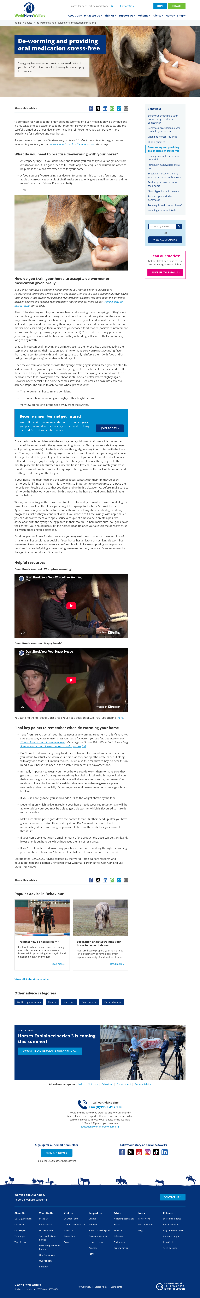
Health (52, 1002)
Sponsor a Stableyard (99, 1230)
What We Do (92, 15)
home (17, 22)
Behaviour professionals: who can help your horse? (164, 129)
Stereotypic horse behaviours (164, 191)
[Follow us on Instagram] (148, 1152)
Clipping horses (156, 142)
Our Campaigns (47, 1255)
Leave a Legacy (96, 1242)
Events (67, 1242)
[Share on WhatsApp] (112, 108)
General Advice (143, 1084)
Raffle (91, 1253)
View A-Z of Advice (165, 239)
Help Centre (169, 1242)
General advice (113, 1002)
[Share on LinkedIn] (105, 108)
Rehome (142, 15)
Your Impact (20, 1236)
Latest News (144, 1218)
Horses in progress (172, 1236)
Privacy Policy (84, 1286)
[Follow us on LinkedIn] (164, 1152)
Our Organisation (23, 1218)
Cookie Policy (101, 1286)
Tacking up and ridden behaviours (160, 198)
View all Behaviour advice (31, 979)
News (169, 15)
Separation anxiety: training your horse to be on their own (99, 943)
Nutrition (69, 1002)
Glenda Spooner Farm (74, 1224)
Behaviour (107, 1084)
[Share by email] (126, 108)
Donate (177, 6)
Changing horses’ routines (162, 136)
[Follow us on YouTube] (139, 1152)
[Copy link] (119, 108)
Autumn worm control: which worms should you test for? (53, 746)
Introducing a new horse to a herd (164, 166)
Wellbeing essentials (29, 1002)
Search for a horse (172, 1218)
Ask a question (170, 1248)
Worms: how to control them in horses (72, 144)
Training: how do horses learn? (38, 941)
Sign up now (55, 1153)
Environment (89, 1002)
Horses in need (46, 1230)
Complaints (116, 1286)
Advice (157, 15)
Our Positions (45, 1260)
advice (28, 22)
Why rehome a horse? (173, 1230)
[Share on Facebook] (91, 108)
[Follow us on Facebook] (122, 1152)
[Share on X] (98, 108)
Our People (19, 1230)
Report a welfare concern (29, 1199)
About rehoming (171, 1224)
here (120, 717)
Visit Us (109, 15)
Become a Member (98, 1236)
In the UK (43, 1218)
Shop (180, 15)
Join (160, 6)
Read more (58, 963)
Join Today (109, 428)
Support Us (126, 15)
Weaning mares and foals (162, 210)
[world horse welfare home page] (29, 9)
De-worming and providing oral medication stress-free (163, 149)
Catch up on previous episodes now (50, 1051)
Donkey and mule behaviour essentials (163, 157)
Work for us (20, 1242)
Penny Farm (70, 1236)
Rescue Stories (145, 1224)
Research (43, 1266)
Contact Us (126, 6)
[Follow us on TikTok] (156, 1152)
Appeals (93, 1248)
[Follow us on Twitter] (131, 1152)
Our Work (19, 1224)
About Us (74, 15)
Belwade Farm (71, 1218)
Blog (140, 1230)
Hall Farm (68, 1230)
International (45, 1224)
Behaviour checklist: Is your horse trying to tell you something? (163, 119)
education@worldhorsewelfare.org (100, 1126)
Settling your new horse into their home (163, 184)
